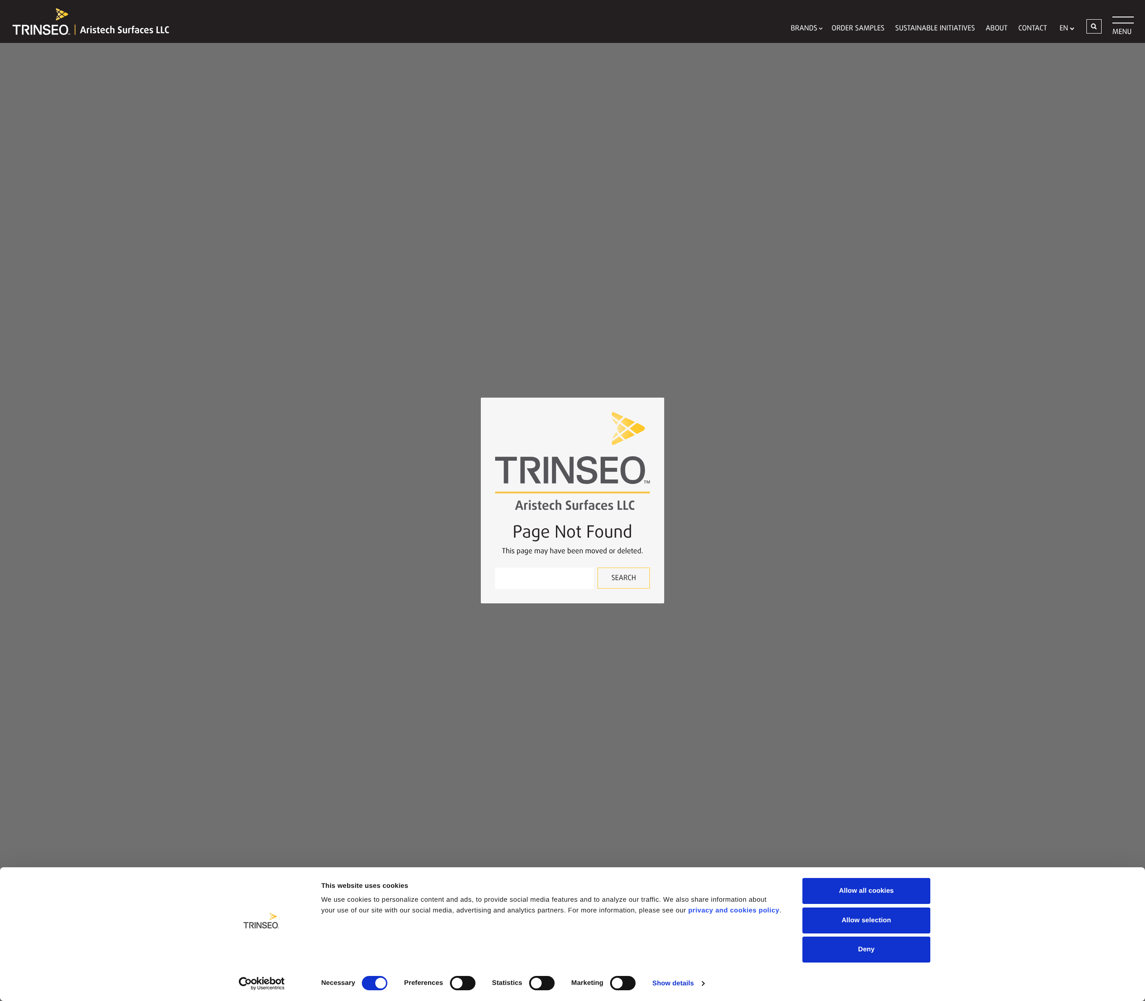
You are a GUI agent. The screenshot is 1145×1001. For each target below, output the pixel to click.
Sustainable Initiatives (935, 28)
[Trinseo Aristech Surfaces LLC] (86, 21)
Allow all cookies (866, 891)
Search (623, 578)
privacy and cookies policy (734, 910)
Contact (1032, 28)
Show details (673, 983)
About (997, 28)
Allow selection (866, 920)
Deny (866, 949)
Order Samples (857, 28)
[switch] (462, 983)
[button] (1094, 26)
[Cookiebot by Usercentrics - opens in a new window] (262, 983)
